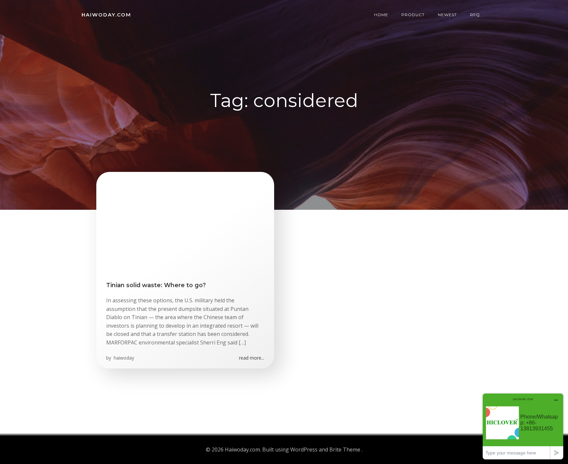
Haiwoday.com (106, 15)
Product (413, 14)
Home (381, 14)
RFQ (475, 14)
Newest (447, 14)
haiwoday (123, 358)
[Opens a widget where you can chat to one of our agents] (523, 426)
